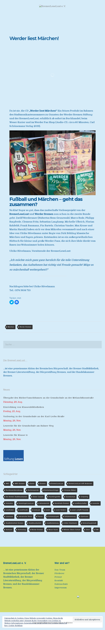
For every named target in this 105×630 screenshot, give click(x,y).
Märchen (11, 327)
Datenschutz (61, 584)
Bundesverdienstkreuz (14, 490)
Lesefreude (23, 510)
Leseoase (9, 516)
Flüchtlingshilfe (54, 497)
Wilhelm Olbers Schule (71, 530)
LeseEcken (10, 510)
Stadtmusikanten (35, 523)
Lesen (47, 510)
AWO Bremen (20, 484)
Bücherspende (33, 490)
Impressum (61, 588)
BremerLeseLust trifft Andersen (80, 484)
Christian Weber (70, 490)
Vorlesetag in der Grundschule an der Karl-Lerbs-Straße (33, 416)
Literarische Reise (25, 516)
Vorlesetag (22, 530)
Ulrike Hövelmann (70, 523)
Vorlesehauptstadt (89, 523)
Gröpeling (84, 497)
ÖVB (97, 530)
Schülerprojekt (53, 516)
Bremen (43, 484)
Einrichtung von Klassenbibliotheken (23, 407)
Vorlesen (9, 530)
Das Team (60, 570)
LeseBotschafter (80, 503)
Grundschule (70, 497)
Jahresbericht (44, 503)
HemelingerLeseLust (26, 503)
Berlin (32, 484)
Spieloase (84, 516)
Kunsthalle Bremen (62, 503)
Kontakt (59, 580)
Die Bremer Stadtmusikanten (16, 497)
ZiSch (88, 530)
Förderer (59, 573)
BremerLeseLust (57, 484)
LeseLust (36, 510)
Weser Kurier (53, 530)
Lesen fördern (60, 510)
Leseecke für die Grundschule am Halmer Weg (28, 426)
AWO (7, 484)
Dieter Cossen (38, 497)
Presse (40, 516)
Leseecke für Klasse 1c (15, 435)
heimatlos (9, 503)
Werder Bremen (25, 327)
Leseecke (95, 503)
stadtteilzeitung (53, 523)
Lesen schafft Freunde (79, 510)
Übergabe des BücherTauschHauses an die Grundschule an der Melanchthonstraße (48, 398)
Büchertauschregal (51, 490)
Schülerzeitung (69, 516)
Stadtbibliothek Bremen (14, 523)
